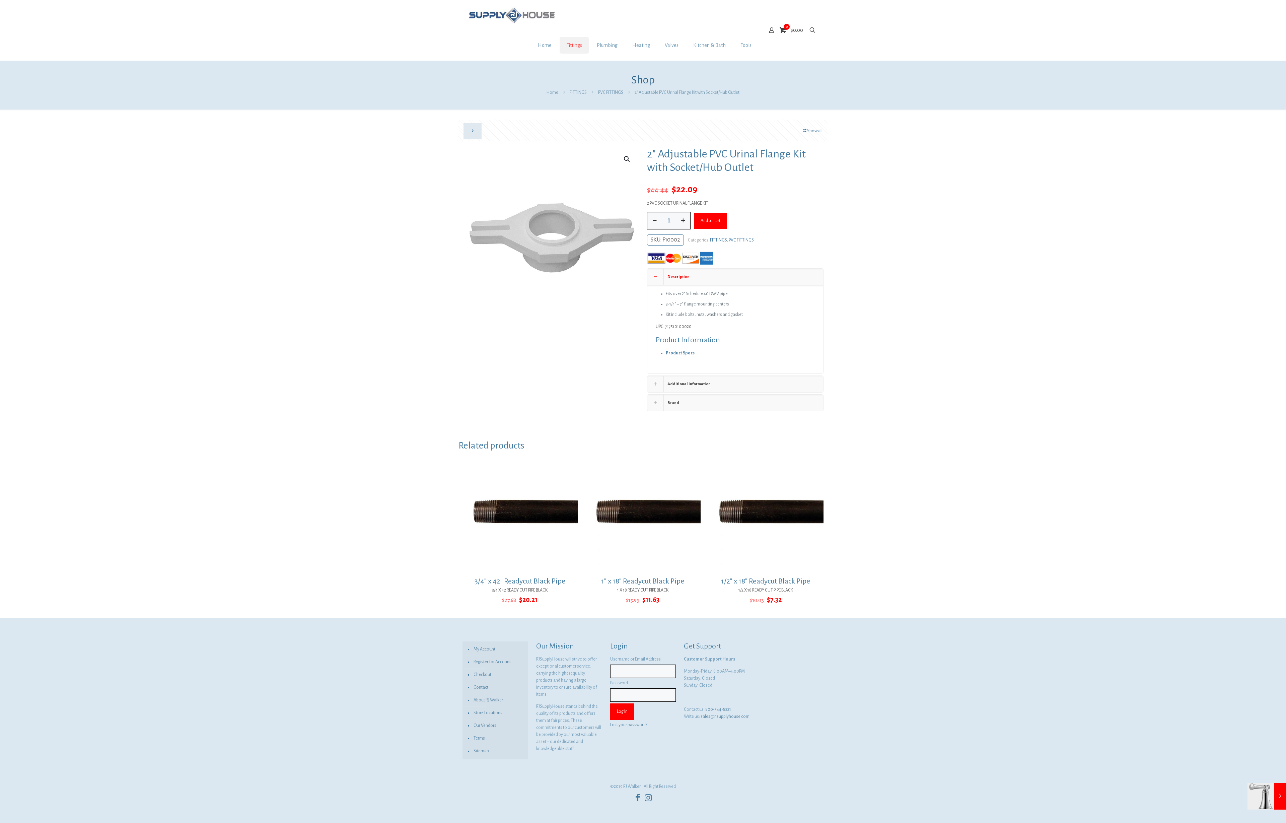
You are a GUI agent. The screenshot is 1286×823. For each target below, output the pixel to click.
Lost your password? (628, 725)
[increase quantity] (683, 221)
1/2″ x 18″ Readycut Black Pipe (765, 581)
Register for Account (492, 662)
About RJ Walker (488, 700)
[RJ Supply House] (512, 15)
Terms (479, 738)
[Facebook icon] (638, 798)
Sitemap (481, 751)
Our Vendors (485, 725)
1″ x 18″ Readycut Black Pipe (642, 581)
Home (552, 92)
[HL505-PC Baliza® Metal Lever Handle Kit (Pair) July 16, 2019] (1266, 796)
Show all (815, 131)
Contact (481, 687)
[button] (627, 159)
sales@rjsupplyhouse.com (725, 716)
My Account (484, 649)
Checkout (482, 674)
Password (619, 683)
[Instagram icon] (648, 798)
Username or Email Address (635, 659)
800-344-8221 (718, 709)
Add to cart (710, 220)
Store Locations (488, 712)
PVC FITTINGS (610, 92)
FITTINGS (578, 92)
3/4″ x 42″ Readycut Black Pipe (520, 581)
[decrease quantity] (654, 221)
